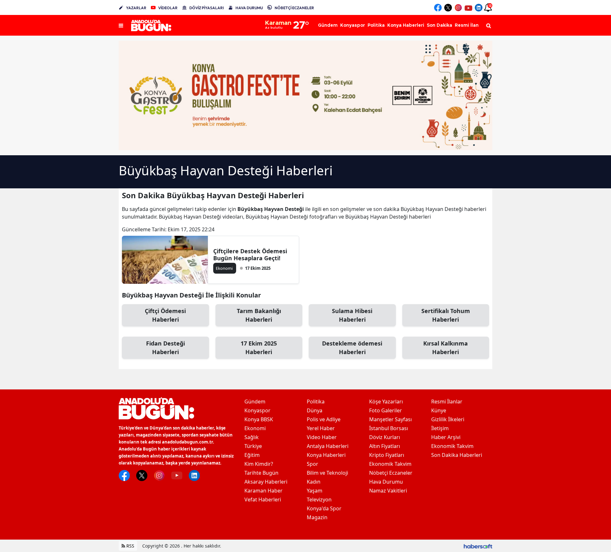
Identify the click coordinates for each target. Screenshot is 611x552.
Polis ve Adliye (324, 419)
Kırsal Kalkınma (445, 347)
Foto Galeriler (385, 410)
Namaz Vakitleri (388, 490)
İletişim (440, 428)
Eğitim (252, 454)
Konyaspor (257, 410)
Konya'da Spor (324, 508)
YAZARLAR (136, 7)
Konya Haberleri (326, 454)
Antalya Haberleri (327, 446)
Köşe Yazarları (386, 401)
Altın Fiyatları (384, 446)
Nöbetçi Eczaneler (390, 472)
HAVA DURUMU (249, 7)
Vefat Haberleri (262, 499)
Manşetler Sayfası (390, 419)
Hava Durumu (386, 481)
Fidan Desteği (165, 347)
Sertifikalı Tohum (445, 315)
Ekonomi (255, 428)
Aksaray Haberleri (265, 481)
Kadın (313, 481)
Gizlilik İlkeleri (447, 419)
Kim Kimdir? (258, 463)
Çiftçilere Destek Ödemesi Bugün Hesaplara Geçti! (250, 255)
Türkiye (253, 446)
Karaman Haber (263, 490)
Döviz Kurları (384, 437)
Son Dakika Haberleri (456, 454)
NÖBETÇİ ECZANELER (294, 7)
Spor (312, 463)
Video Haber (322, 437)
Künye (438, 410)
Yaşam (314, 490)
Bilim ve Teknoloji (327, 472)
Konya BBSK (258, 419)
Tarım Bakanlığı (259, 315)
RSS (129, 546)
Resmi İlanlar (446, 401)
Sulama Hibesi (352, 315)
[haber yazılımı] (478, 545)
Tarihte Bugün (261, 472)
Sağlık (251, 437)
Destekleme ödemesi (352, 347)
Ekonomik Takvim (390, 463)
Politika (316, 401)
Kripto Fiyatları (386, 454)
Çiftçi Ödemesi (165, 315)
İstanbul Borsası (388, 428)
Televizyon (319, 499)
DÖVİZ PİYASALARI (206, 7)
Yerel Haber (321, 428)
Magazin (317, 517)
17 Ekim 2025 (259, 347)
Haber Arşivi (445, 437)
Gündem (254, 401)
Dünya (314, 410)
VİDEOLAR (168, 7)
